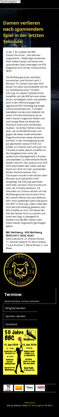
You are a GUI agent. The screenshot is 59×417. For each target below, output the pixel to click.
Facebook (11, 324)
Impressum (29, 402)
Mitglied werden (15, 308)
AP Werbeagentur (36, 405)
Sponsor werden (15, 316)
